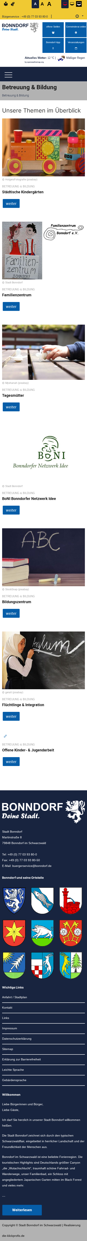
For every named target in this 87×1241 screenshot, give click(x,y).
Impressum (9, 1028)
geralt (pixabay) (14, 692)
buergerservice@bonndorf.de (32, 866)
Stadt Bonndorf (14, 282)
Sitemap (7, 1049)
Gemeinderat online (76, 26)
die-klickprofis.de (13, 1235)
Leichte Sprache (13, 1069)
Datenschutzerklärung (16, 1038)
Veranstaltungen (76, 42)
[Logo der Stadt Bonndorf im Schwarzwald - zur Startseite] (21, 27)
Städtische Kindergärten (23, 191)
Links (5, 1018)
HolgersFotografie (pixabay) (21, 179)
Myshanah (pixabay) (17, 382)
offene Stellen (53, 26)
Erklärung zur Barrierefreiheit (21, 1059)
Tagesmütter (13, 395)
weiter (11, 203)
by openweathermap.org (34, 62)
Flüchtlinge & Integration (23, 704)
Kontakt (7, 1007)
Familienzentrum (16, 294)
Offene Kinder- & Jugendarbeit (28, 749)
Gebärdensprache (14, 1080)
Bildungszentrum (16, 601)
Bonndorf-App (53, 42)
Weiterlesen (22, 1210)
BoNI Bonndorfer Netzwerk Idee (29, 498)
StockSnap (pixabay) (17, 589)
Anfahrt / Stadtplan (14, 997)
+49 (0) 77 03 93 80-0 (35, 16)
